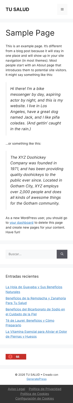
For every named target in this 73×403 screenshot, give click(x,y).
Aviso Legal (16, 389)
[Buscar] (62, 254)
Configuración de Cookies (34, 398)
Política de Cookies (34, 394)
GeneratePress (37, 379)
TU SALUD (17, 9)
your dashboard (22, 222)
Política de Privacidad (45, 389)
